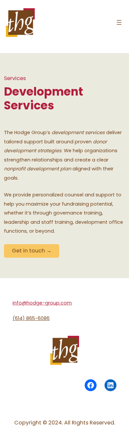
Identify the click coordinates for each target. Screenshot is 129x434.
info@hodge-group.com (42, 303)
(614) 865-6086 (31, 318)
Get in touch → (32, 250)
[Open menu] (119, 22)
